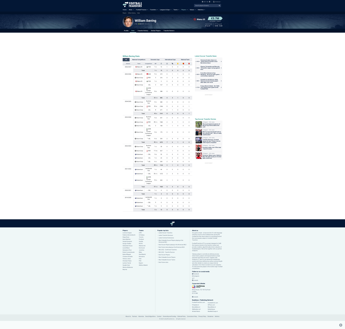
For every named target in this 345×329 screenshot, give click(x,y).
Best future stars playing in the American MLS (172, 247)
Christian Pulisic (127, 261)
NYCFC (141, 243)
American (217, 1)
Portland (141, 239)
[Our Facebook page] (202, 2)
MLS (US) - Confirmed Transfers (168, 249)
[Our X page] (207, 2)
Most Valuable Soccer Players (167, 257)
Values (192, 9)
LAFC (140, 233)
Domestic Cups (155, 59)
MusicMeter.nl (212, 307)
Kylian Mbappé (127, 254)
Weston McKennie (128, 267)
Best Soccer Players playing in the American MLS (172, 244)
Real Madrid (142, 254)
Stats (138, 13)
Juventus (141, 250)
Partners (134, 316)
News (130, 9)
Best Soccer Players (164, 254)
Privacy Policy (202, 316)
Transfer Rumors (169, 30)
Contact (159, 316)
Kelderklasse (211, 309)
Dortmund (142, 248)
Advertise (141, 316)
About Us (128, 316)
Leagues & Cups (165, 9)
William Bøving (131, 13)
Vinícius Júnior (127, 258)
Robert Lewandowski (128, 252)
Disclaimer (210, 316)
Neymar (125, 269)
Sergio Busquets (127, 241)
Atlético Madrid (143, 265)
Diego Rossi (126, 237)
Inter (140, 258)
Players (183, 9)
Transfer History (143, 30)
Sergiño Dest (126, 265)
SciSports (195, 250)
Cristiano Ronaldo (128, 256)
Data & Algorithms (150, 316)
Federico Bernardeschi (129, 235)
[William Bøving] (128, 21)
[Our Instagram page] (204, 2)
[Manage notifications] (340, 325)
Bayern (141, 263)
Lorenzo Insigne (127, 233)
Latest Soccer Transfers (165, 233)
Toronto (141, 237)
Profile (126, 30)
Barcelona (142, 256)
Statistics (201, 9)
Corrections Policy (192, 316)
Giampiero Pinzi (127, 250)
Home (125, 9)
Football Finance (141, 9)
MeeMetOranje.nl (213, 311)
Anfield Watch (196, 311)
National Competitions (138, 59)
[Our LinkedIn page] (209, 2)
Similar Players (156, 30)
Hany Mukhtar (127, 239)
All (126, 59)
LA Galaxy (141, 235)
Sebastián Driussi (128, 245)
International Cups (170, 59)
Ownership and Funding (169, 316)
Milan (140, 252)
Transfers (153, 9)
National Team (185, 59)
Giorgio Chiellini (127, 243)
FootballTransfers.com (198, 302)
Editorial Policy (181, 316)
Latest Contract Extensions (166, 238)
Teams (175, 9)
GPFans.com (211, 305)
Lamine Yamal (127, 263)
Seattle (141, 241)
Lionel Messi (126, 248)
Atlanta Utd (142, 245)
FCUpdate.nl (195, 305)
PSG (140, 261)
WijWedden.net (196, 309)
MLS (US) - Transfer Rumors (167, 252)
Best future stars (163, 262)
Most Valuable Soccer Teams (167, 259)
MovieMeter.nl (196, 307)
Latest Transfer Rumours (166, 235)
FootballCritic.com (213, 302)
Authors (217, 316)
